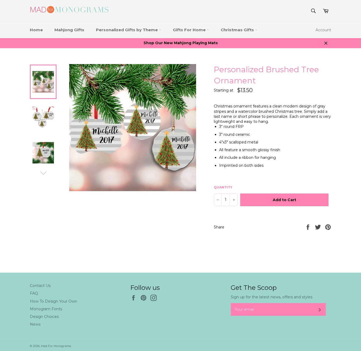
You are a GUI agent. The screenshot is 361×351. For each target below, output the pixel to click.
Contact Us (40, 285)
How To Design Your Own (53, 301)
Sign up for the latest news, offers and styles (271, 297)
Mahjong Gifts (69, 29)
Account (323, 30)
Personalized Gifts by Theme (127, 29)
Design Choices (44, 316)
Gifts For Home (190, 29)
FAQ (34, 293)
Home (36, 29)
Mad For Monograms (56, 346)
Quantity (223, 187)
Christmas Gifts (238, 29)
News (35, 324)
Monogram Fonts (46, 309)
